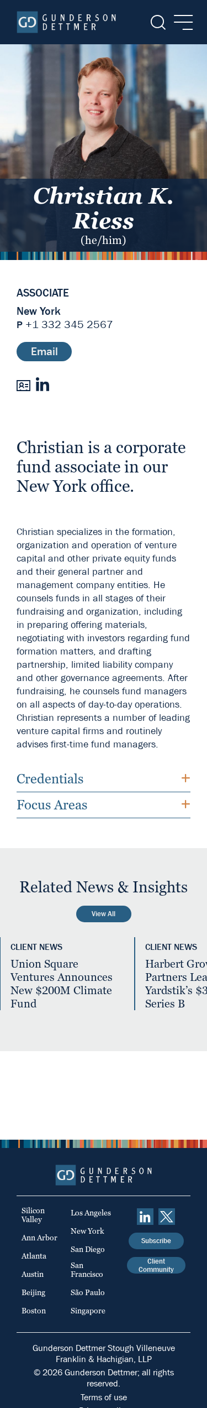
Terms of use (104, 1397)
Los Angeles (91, 1212)
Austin (33, 1274)
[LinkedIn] (42, 384)
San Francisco (87, 1270)
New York (39, 311)
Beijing (33, 1292)
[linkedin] (145, 1216)
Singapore (88, 1310)
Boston (34, 1310)
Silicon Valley (33, 1215)
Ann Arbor (39, 1237)
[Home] (66, 22)
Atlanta (34, 1255)
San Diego (88, 1249)
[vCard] (23, 384)
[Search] (157, 22)
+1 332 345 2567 (69, 324)
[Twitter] (166, 1216)
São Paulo (88, 1292)
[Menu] (180, 22)
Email (44, 352)
